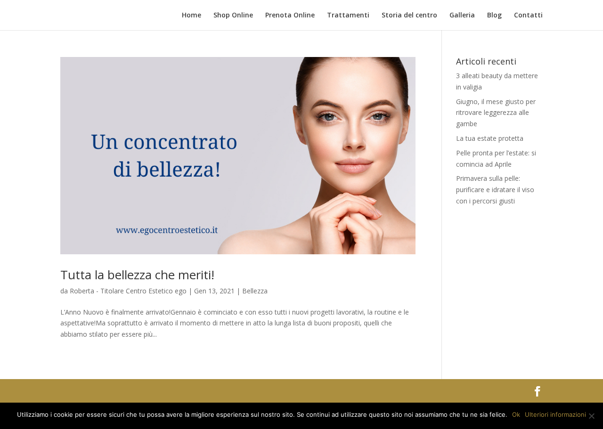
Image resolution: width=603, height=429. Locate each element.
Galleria (462, 15)
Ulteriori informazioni (555, 414)
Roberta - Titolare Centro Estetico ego (128, 290)
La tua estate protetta (489, 138)
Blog (494, 15)
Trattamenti (348, 15)
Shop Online (233, 15)
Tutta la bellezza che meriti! (137, 274)
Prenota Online (290, 15)
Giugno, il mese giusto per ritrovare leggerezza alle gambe (496, 113)
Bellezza (255, 290)
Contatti (528, 15)
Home (191, 15)
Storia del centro (409, 15)
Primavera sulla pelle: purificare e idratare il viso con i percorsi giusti (495, 189)
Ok (516, 414)
